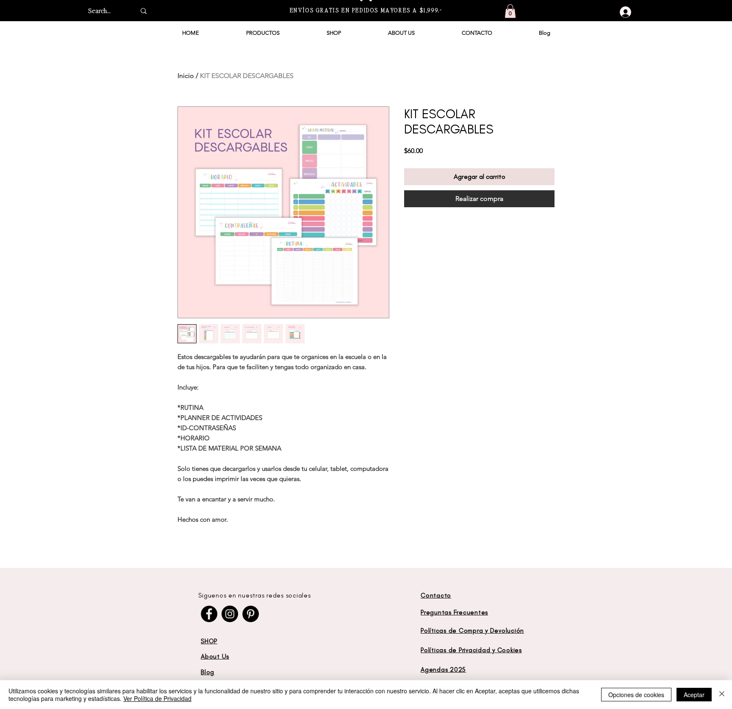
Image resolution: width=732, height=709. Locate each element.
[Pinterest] (250, 614)
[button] (510, 11)
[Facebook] (209, 614)
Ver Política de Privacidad (157, 698)
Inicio (185, 76)
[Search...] (144, 10)
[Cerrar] (722, 694)
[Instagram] (230, 614)
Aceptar (694, 694)
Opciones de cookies (636, 694)
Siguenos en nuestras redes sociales (254, 595)
